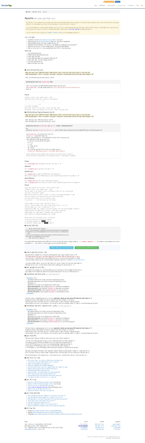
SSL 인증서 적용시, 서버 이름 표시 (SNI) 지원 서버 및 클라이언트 (45, 360)
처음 (95, 5)
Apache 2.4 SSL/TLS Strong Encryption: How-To (41, 384)
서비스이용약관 (83, 424)
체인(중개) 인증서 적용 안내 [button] (68, 355)
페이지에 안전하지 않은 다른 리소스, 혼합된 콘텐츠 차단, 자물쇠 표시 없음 (47, 367)
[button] (60, 163)
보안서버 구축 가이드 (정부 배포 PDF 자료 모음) (41, 385)
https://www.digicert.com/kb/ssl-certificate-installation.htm (48, 412)
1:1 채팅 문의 (116, 429)
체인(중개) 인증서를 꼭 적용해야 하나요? (39, 402)
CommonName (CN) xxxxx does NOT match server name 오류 (44, 375)
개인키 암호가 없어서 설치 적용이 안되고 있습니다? (41, 400)
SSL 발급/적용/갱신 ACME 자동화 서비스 (87, 248)
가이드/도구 (120, 5)
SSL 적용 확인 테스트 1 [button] (43, 355)
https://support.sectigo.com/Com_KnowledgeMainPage (46, 410)
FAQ (137, 5)
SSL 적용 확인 (100, 429)
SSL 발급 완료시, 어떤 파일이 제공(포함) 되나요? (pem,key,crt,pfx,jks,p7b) (47, 399)
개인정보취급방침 (83, 426)
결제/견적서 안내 (115, 426)
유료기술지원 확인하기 (79, 260)
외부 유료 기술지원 (74, 29)
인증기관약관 (84, 429)
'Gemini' (55, 32)
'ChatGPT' (50, 32)
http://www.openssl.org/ (46, 40)
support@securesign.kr (31, 429)
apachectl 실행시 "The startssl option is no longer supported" (44, 372)
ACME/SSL (102, 5)
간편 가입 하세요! (110, 1)
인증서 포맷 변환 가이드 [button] (81, 355)
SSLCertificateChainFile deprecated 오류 (39, 370)
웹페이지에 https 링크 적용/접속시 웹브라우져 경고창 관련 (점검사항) (46, 405)
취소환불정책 (84, 427)
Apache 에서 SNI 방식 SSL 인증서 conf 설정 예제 (41, 390)
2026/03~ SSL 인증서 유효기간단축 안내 (61, 248)
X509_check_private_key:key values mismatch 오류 (41, 374)
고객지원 (130, 5)
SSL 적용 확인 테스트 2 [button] (55, 355)
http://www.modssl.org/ (44, 41)
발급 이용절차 (116, 424)
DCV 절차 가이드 (99, 424)
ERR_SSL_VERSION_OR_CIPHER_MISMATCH (40, 365)
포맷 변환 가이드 (99, 427)
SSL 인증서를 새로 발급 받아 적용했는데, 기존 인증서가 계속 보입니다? (47, 395)
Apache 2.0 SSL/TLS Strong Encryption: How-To (41, 382)
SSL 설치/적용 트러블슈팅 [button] (31, 355)
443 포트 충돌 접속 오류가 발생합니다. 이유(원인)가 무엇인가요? (45, 397)
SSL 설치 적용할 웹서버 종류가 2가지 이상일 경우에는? (42, 404)
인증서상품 (111, 5)
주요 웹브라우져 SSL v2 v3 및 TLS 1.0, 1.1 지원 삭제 (42, 377)
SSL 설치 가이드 (99, 426)
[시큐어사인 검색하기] (142, 5)
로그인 (118, 1)
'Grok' (59, 32)
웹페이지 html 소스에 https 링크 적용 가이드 (39, 389)
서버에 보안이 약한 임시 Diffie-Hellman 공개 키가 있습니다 (43, 362)
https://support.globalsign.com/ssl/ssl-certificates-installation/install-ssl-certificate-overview (58, 414)
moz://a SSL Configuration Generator (38, 387)
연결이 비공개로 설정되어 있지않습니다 (38, 363)
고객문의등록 (116, 427)
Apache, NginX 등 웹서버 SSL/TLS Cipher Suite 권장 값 (42, 368)
